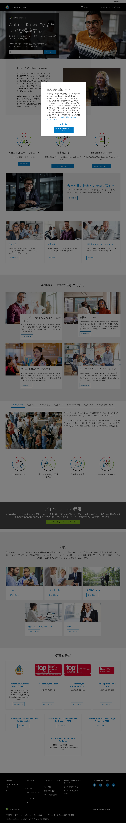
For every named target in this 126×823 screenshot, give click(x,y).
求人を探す (49, 52)
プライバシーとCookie (23, 815)
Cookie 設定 (63, 124)
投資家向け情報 (49, 791)
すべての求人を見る (71, 787)
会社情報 (9, 781)
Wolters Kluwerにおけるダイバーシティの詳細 (62, 522)
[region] (63, 109)
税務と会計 (29, 788)
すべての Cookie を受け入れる (64, 130)
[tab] (18, 405)
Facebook (94, 785)
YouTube (113, 785)
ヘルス (27, 785)
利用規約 (9, 815)
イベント (9, 791)
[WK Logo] (13, 809)
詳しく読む (13, 595)
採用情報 (47, 787)
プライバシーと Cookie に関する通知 (61, 815)
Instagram (100, 785)
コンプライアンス (31, 799)
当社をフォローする (101, 166)
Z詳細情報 (26, 336)
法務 (26, 803)
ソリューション (30, 781)
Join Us (24, 163)
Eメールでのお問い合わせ (63, 166)
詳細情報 (71, 198)
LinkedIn (107, 785)
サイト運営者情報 (50, 795)
